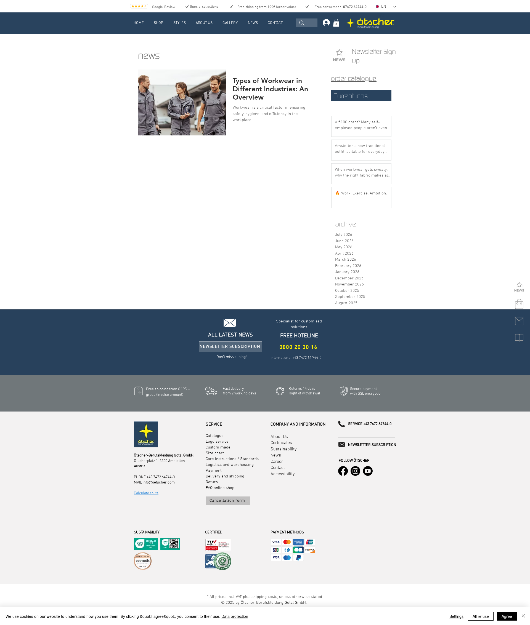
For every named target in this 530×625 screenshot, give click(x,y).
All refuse (481, 616)
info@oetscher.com (159, 482)
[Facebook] (343, 471)
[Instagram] (355, 471)
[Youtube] (368, 471)
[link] (336, 23)
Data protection (234, 616)
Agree (507, 616)
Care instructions (221, 458)
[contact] (519, 321)
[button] (519, 287)
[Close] (523, 616)
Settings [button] (456, 616)
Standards (249, 458)
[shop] (519, 304)
